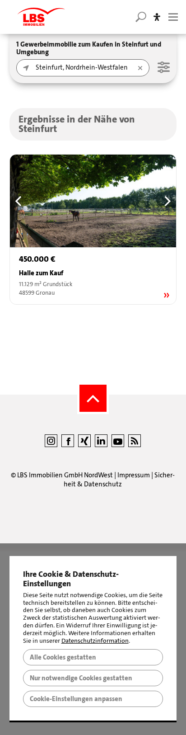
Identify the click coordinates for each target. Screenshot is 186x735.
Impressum (133, 475)
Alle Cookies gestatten (63, 657)
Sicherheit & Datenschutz (119, 480)
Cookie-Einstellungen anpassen (76, 698)
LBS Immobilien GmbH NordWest (65, 475)
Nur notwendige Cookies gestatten (81, 678)
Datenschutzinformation (95, 640)
